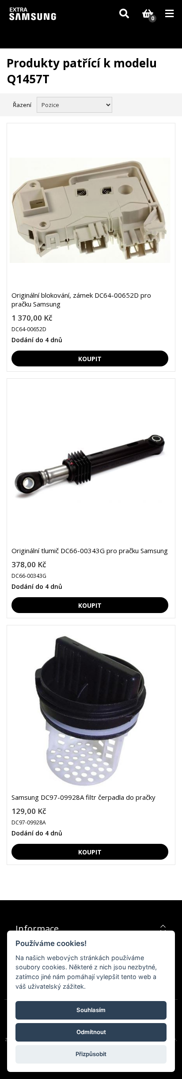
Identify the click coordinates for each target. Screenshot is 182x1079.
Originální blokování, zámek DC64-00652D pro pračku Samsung (81, 299)
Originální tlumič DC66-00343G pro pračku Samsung (89, 550)
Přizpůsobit (91, 1053)
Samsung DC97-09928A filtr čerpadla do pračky (83, 797)
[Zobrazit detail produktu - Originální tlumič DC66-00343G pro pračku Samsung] (90, 465)
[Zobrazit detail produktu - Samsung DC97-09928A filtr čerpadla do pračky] (90, 712)
